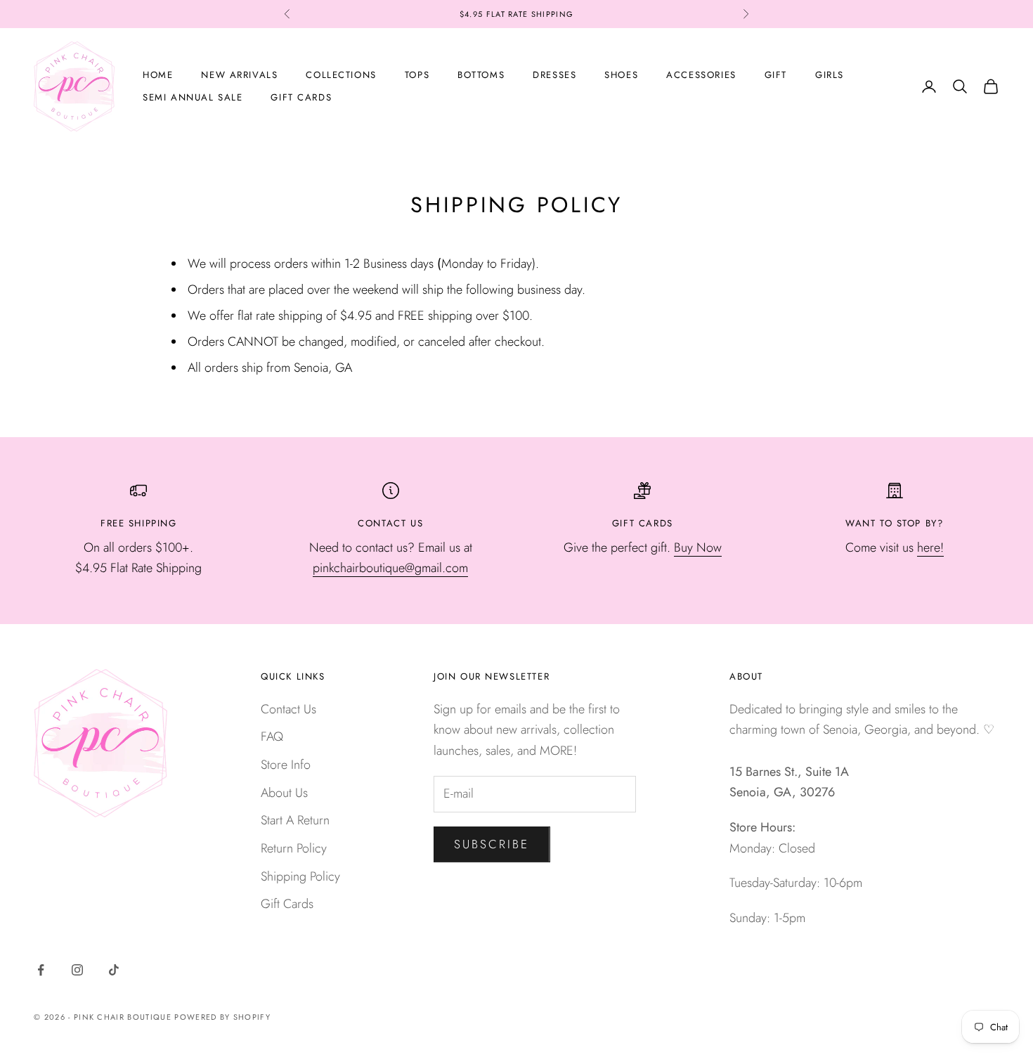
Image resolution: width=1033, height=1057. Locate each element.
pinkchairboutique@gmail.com (390, 568)
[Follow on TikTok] (114, 970)
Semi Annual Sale (192, 97)
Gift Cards (301, 97)
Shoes (621, 75)
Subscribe (492, 844)
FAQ (272, 736)
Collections (341, 75)
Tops (417, 75)
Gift (776, 75)
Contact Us (288, 709)
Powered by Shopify (222, 1017)
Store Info (286, 765)
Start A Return (295, 820)
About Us (284, 793)
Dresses (554, 75)
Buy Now (698, 547)
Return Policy (294, 848)
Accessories (701, 75)
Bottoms (481, 75)
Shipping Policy (300, 876)
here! (930, 547)
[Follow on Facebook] (41, 970)
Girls (829, 75)
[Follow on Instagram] (77, 970)
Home (158, 75)
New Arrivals (239, 75)
